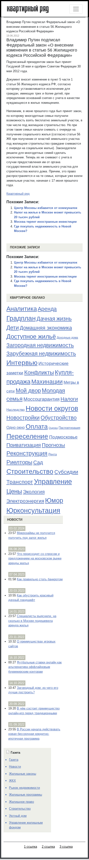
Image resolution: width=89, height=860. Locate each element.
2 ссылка (48, 846)
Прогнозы (53, 445)
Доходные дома (67, 337)
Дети (12, 327)
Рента (52, 454)
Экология (34, 491)
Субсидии (66, 472)
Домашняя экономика (46, 328)
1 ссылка (30, 846)
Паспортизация (69, 428)
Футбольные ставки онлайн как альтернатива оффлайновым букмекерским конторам (35, 667)
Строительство (29, 471)
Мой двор (28, 390)
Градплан (21, 318)
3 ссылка (66, 846)
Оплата (37, 426)
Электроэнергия (25, 501)
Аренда (47, 309)
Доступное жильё (31, 336)
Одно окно (15, 427)
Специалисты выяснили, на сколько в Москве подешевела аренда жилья (32, 620)
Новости (14, 519)
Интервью (21, 362)
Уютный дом (18, 815)
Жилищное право (21, 801)
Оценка (53, 427)
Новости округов (52, 408)
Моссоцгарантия (41, 399)
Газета (13, 759)
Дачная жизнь (54, 319)
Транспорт (19, 482)
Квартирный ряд (18, 193)
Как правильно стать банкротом (40, 579)
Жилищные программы (25, 794)
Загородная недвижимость (40, 345)
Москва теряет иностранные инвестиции (45, 221)
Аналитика (21, 308)
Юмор (54, 500)
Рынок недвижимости (24, 787)
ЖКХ (12, 780)
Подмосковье (63, 437)
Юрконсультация (33, 510)
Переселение (27, 436)
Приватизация (23, 445)
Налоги (69, 399)
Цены (14, 491)
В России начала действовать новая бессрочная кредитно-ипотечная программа (34, 734)
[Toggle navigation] (76, 9)
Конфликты (39, 372)
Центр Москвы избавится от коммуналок (45, 208)
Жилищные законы (22, 773)
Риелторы (19, 462)
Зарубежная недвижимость (41, 353)
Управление (53, 481)
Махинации (47, 381)
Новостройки (23, 418)
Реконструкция (26, 453)
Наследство (15, 409)
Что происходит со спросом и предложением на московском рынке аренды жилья (34, 558)
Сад (38, 462)
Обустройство (59, 418)
